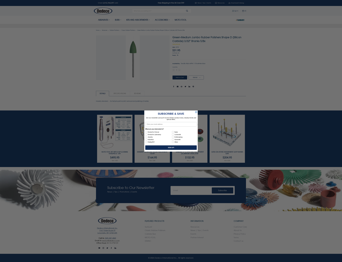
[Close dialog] (196, 112)
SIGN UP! (171, 147)
